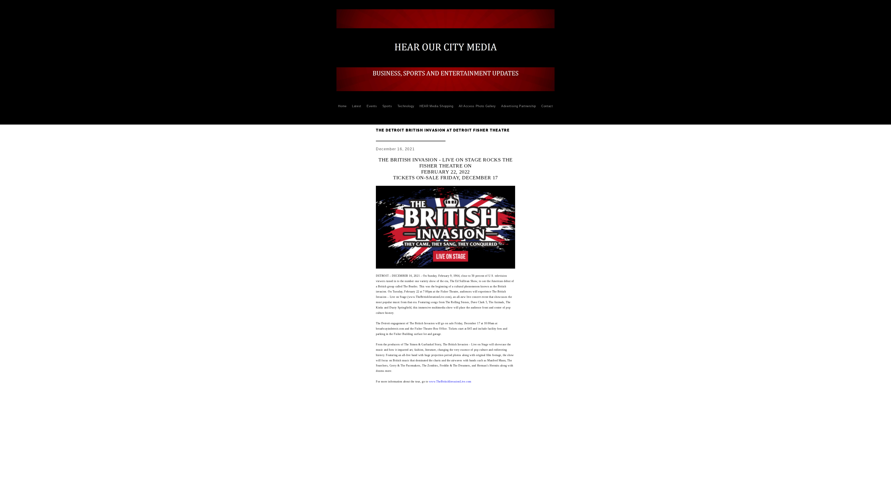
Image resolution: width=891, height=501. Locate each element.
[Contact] (547, 114)
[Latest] (357, 114)
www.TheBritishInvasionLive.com (450, 381)
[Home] (342, 114)
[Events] (371, 114)
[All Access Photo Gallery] (477, 114)
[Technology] (406, 114)
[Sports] (387, 114)
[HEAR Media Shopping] (436, 114)
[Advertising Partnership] (518, 114)
